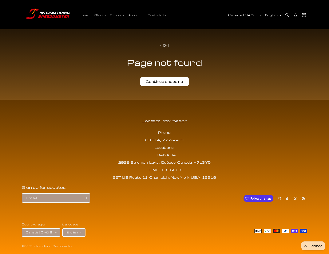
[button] (100, 15)
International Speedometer (53, 246)
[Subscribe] (85, 198)
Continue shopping (164, 82)
